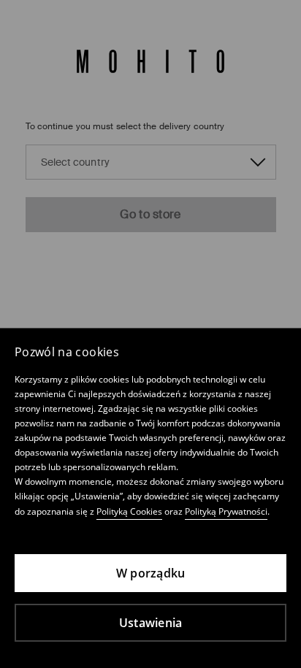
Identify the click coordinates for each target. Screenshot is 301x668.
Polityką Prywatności (226, 511)
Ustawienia (151, 623)
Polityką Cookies (129, 511)
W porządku (151, 573)
